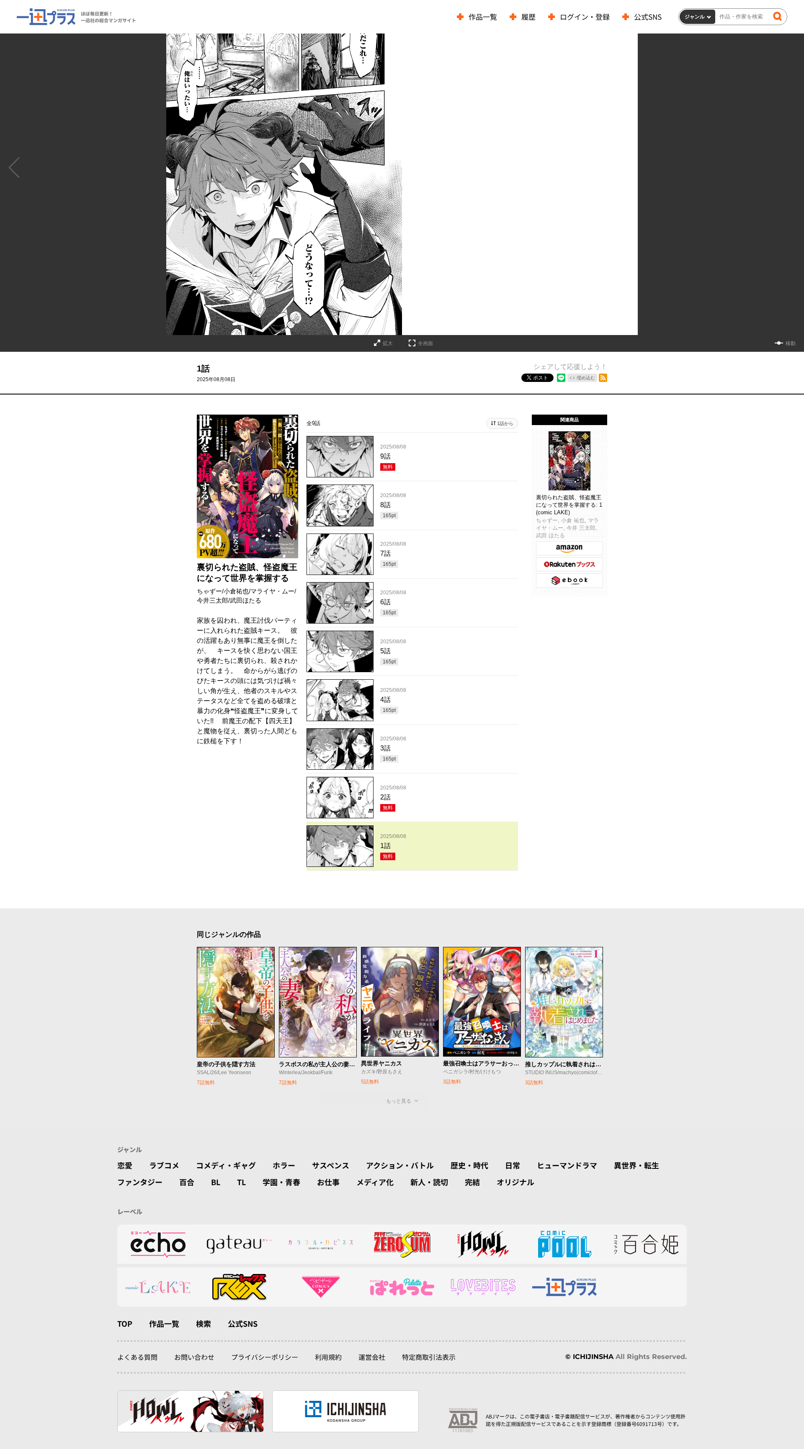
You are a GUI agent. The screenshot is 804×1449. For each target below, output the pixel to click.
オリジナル (515, 1181)
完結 (472, 1181)
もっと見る (398, 1101)
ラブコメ (164, 1165)
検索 (203, 1323)
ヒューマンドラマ (567, 1165)
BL (215, 1181)
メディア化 (375, 1181)
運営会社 (371, 1357)
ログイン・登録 (585, 16)
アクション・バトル (400, 1165)
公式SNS (648, 16)
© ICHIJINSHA (589, 1357)
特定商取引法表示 (429, 1357)
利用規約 (328, 1357)
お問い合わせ (194, 1357)
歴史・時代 (469, 1165)
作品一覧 (483, 16)
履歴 (528, 16)
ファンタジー (139, 1181)
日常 (512, 1165)
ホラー (284, 1165)
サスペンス (330, 1165)
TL (241, 1181)
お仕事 (328, 1181)
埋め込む (586, 377)
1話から (505, 423)
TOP (124, 1323)
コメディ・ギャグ (226, 1165)
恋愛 (124, 1165)
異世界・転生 (636, 1165)
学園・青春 (281, 1181)
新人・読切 (429, 1181)
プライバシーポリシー (264, 1357)
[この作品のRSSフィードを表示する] (603, 378)
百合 (186, 1181)
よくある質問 (137, 1357)
